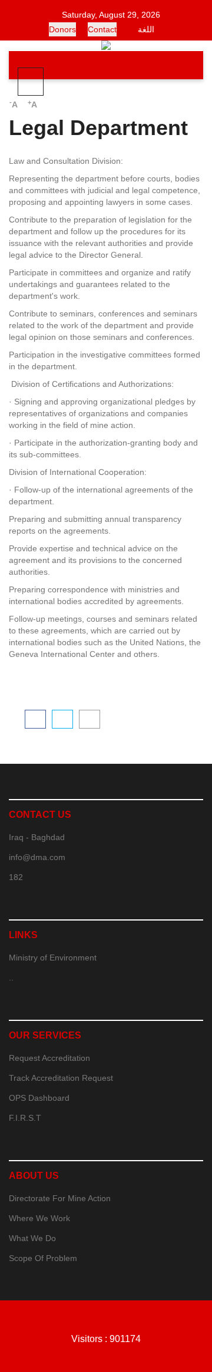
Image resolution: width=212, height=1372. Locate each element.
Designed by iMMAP (106, 1308)
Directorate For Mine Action (60, 1198)
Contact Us (40, 815)
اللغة (146, 29)
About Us (34, 1176)
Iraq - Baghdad (37, 837)
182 (16, 877)
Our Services (45, 1035)
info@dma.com (37, 857)
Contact (102, 29)
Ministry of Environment (53, 957)
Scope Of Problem (43, 1258)
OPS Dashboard (39, 1098)
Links (23, 935)
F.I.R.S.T (25, 1117)
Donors (62, 29)
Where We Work (39, 1218)
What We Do (32, 1238)
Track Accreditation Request (61, 1078)
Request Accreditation (49, 1058)
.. (11, 977)
